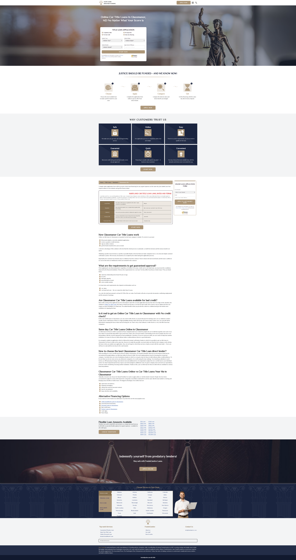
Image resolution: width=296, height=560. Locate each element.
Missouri (150, 502)
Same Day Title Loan (105, 532)
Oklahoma (150, 508)
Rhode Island (134, 510)
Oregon (165, 508)
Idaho (165, 495)
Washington (150, 513)
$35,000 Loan (152, 434)
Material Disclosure (105, 540)
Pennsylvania (119, 510)
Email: (176, 195)
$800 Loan (151, 423)
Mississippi (135, 502)
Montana (165, 502)
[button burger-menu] (193, 2)
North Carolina (119, 508)
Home (101, 182)
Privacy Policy (178, 207)
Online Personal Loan (106, 534)
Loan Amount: (177, 189)
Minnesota (119, 502)
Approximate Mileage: (129, 45)
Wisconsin (165, 513)
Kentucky (119, 500)
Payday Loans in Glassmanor (109, 409)
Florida (135, 495)
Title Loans (108, 182)
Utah (134, 513)
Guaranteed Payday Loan (107, 530)
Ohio (134, 508)
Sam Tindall (102, 547)
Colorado (165, 492)
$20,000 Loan (152, 432)
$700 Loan (151, 421)
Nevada (135, 505)
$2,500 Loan (152, 429)
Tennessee (165, 510)
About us (148, 530)
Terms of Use (107, 56)
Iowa (150, 497)
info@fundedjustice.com (191, 530)
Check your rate (109, 432)
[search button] (196, 2)
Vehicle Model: (105, 45)
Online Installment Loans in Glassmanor (112, 401)
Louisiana (134, 500)
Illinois (119, 497)
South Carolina (150, 510)
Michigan (165, 500)
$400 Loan (143, 431)
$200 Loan (143, 425)
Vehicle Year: (105, 38)
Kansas (165, 497)
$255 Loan (143, 427)
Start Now (123, 52)
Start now (148, 169)
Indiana (135, 497)
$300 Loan (143, 429)
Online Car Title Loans (111, 304)
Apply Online (148, 469)
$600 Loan (143, 434)
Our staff (148, 532)
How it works (149, 534)
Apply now (183, 2)
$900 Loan (151, 425)
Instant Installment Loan (106, 536)
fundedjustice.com (146, 557)
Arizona (135, 492)
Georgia (150, 495)
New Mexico (165, 505)
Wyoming (119, 516)
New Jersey (150, 505)
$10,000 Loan (152, 431)
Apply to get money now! (185, 202)
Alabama (119, 492)
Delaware (119, 495)
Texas (119, 513)
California (149, 492)
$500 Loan (143, 432)
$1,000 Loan (152, 427)
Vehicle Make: (127, 38)
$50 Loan (142, 421)
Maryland (115, 182)
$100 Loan (143, 423)
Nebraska (119, 505)
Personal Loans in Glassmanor (109, 405)
